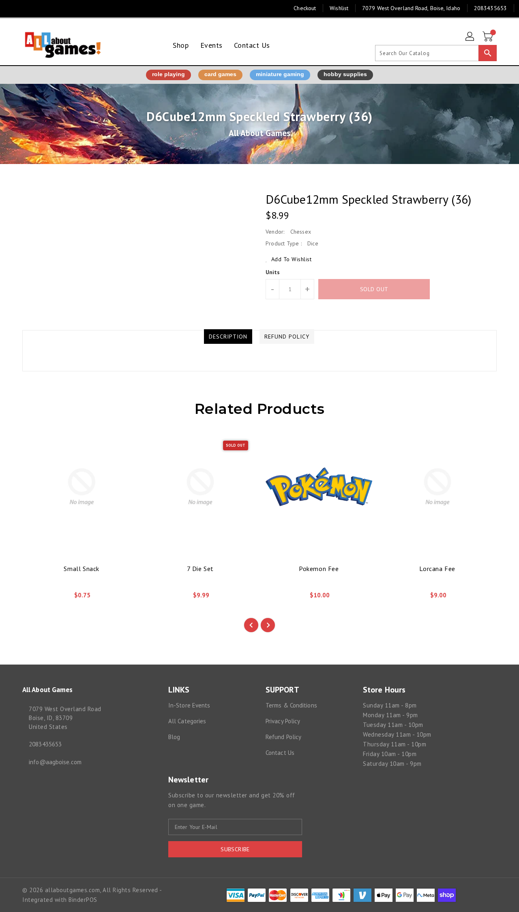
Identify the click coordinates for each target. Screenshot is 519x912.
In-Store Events (189, 705)
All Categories (187, 721)
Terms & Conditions (291, 705)
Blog (174, 737)
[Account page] (470, 37)
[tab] (228, 336)
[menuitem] (180, 45)
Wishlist (339, 8)
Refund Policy (283, 737)
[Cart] (488, 37)
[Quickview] (35, 598)
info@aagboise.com (55, 762)
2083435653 (45, 744)
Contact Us (280, 752)
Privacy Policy (283, 721)
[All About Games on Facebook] (13, 8)
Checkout (305, 8)
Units (273, 272)
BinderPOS (83, 899)
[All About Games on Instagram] (28, 8)
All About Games (260, 133)
